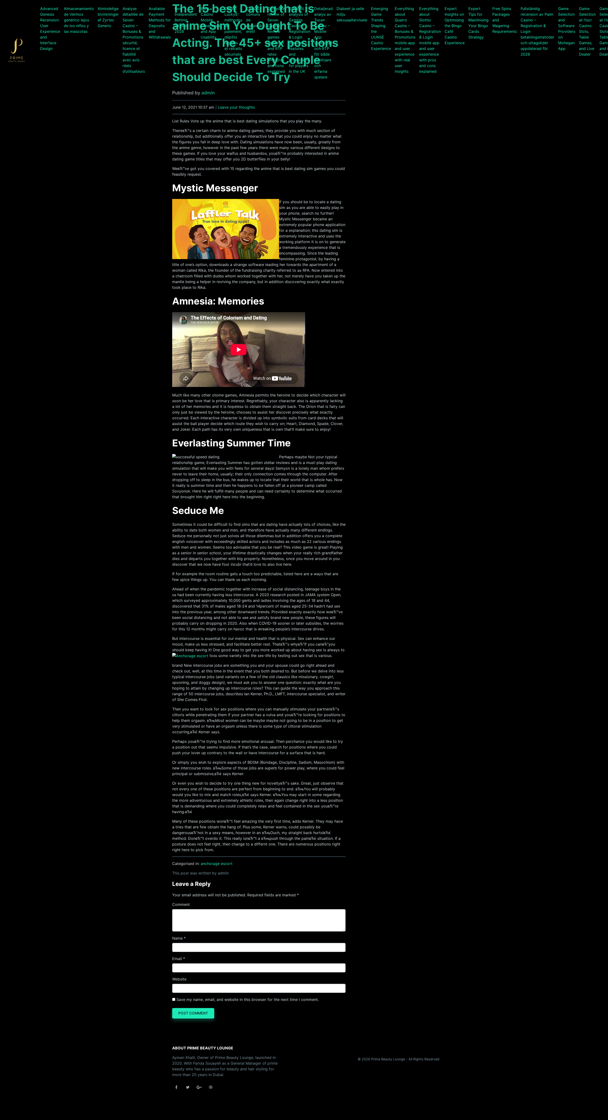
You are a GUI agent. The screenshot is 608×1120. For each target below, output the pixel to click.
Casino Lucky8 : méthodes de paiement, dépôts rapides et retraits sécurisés (233, 31)
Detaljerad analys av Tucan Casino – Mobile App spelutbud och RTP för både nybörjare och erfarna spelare (323, 42)
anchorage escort (217, 863)
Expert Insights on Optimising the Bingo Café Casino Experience (455, 25)
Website (179, 979)
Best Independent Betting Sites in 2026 (186, 20)
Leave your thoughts (236, 107)
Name (177, 938)
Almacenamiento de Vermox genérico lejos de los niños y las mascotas (79, 20)
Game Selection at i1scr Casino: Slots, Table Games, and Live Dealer (587, 31)
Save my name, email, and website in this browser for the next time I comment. (247, 999)
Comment (181, 904)
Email (177, 958)
